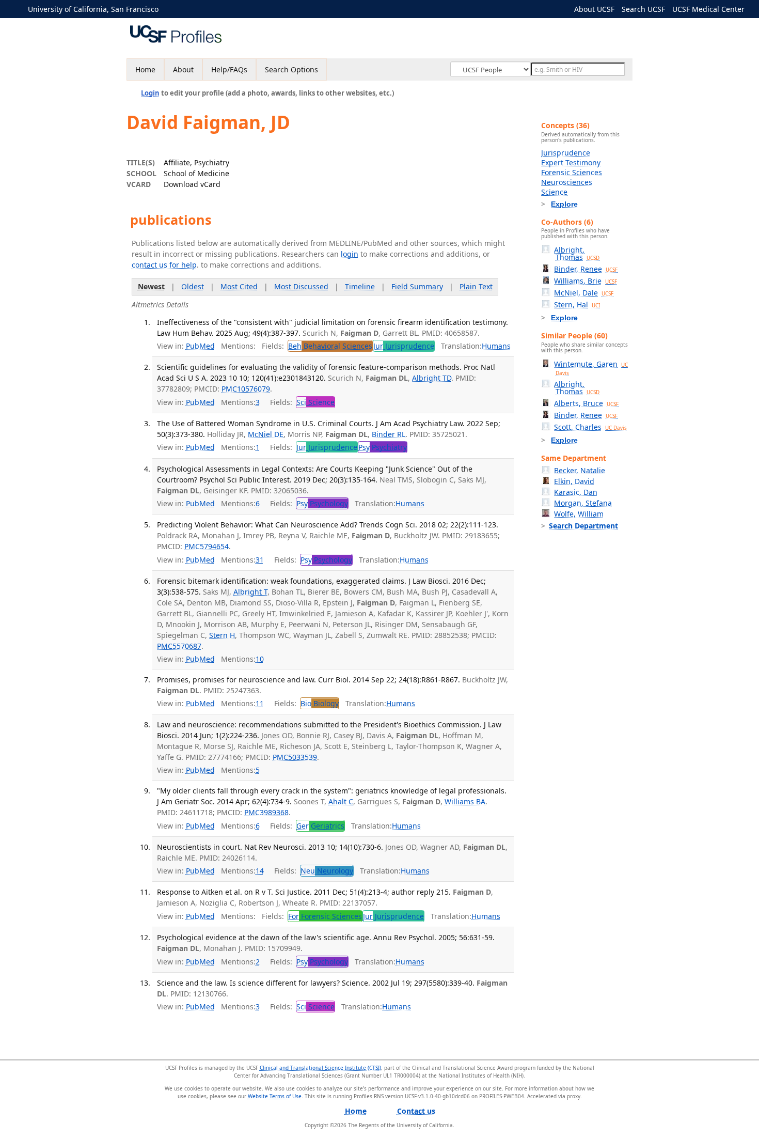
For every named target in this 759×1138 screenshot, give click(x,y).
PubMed (200, 346)
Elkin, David (574, 481)
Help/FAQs (229, 69)
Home (145, 69)
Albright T (250, 592)
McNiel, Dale (583, 293)
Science (554, 192)
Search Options (291, 69)
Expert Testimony (570, 162)
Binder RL (388, 434)
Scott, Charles (590, 427)
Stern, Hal (577, 304)
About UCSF (594, 9)
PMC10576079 (246, 389)
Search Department (583, 526)
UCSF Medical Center (708, 9)
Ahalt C (340, 801)
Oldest (192, 286)
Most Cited (239, 286)
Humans (496, 346)
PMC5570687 (179, 646)
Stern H (222, 635)
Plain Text (476, 286)
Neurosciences (566, 182)
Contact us (416, 1111)
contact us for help (164, 265)
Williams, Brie (585, 281)
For (325, 916)
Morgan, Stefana (583, 503)
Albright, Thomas (576, 253)
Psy (382, 447)
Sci (315, 402)
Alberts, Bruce (586, 403)
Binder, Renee (586, 269)
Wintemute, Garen (591, 368)
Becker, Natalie (579, 470)
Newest (151, 286)
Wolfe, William (579, 514)
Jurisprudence (565, 153)
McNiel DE (265, 434)
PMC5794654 (206, 546)
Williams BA (465, 801)
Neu (327, 871)
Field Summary (417, 286)
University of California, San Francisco (93, 9)
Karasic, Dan (575, 492)
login (349, 254)
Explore (564, 204)
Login (150, 93)
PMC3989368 (266, 812)
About (183, 69)
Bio (320, 703)
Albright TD (431, 378)
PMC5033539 (295, 757)
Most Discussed (301, 286)
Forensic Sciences (571, 172)
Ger (320, 826)
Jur (403, 346)
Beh (330, 346)
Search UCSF (643, 9)
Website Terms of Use (275, 1096)
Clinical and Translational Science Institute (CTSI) (320, 1067)
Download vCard (192, 184)
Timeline (360, 286)
